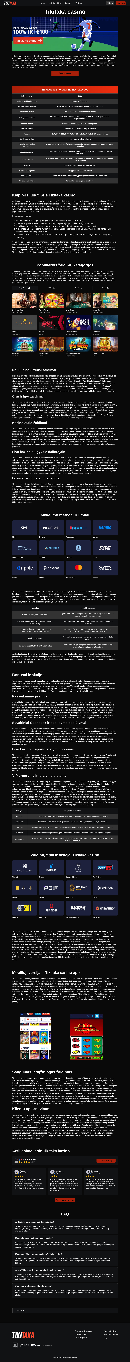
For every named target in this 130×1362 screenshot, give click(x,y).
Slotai (104, 288)
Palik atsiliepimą (106, 1160)
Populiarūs (23, 288)
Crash (77, 288)
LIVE (50, 288)
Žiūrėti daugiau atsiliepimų (65, 1200)
